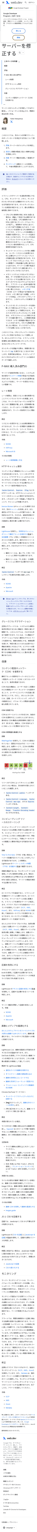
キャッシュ (14, 509)
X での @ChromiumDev (11, 1503)
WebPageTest (7, 741)
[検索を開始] (25, 2)
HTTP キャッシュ (18, 611)
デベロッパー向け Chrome (11, 1485)
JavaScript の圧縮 (12, 1264)
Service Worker (7, 506)
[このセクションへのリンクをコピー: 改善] (8, 662)
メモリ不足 (26, 289)
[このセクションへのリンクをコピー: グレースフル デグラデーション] (33, 621)
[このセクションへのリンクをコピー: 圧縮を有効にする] (20, 965)
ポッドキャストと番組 (10, 1495)
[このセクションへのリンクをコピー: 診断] (7, 527)
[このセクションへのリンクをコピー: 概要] (8, 129)
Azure (4, 910)
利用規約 (4, 1522)
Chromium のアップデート (12, 1488)
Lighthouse (6, 531)
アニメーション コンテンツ (22, 1167)
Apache (9, 588)
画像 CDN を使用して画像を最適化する (20, 1207)
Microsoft (9, 591)
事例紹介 (6, 1491)
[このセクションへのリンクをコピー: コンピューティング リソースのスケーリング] (22, 822)
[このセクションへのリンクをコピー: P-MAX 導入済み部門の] (29, 366)
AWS (28, 908)
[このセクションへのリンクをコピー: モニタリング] (18, 1274)
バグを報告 (6, 1473)
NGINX (8, 444)
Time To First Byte (8, 855)
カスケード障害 (15, 376)
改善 (7, 158)
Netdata (24, 1373)
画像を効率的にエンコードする (17, 1078)
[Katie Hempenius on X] (11, 122)
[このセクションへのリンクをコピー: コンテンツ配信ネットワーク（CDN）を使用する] (24, 672)
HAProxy (9, 448)
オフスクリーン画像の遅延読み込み (19, 1074)
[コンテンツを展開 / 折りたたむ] (19, 62)
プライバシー (13, 1522)
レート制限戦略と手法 (14, 460)
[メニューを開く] (3, 2)
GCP (23, 908)
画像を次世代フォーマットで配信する (20, 1082)
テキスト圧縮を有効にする (22, 989)
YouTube (6, 1506)
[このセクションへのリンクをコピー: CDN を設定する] (15, 710)
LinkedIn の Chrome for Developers (14, 1509)
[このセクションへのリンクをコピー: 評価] (8, 189)
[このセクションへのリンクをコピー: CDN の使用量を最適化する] (24, 732)
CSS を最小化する (12, 1268)
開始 (18, 38)
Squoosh (10, 1129)
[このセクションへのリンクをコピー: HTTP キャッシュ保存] (23, 466)
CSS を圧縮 (17, 1235)
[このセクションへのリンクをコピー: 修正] (7, 419)
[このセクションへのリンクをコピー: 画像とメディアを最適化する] (30, 1026)
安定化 (8, 152)
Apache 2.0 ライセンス (28, 1419)
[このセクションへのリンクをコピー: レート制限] (14, 391)
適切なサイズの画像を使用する (17, 1070)
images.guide (11, 1210)
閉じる (18, 31)
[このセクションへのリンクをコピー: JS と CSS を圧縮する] (23, 1217)
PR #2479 (15, 179)
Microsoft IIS (10, 452)
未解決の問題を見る (9, 1476)
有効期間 (5, 537)
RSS (4, 1513)
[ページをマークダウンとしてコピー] (20, 52)
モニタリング (11, 164)
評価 (7, 146)
